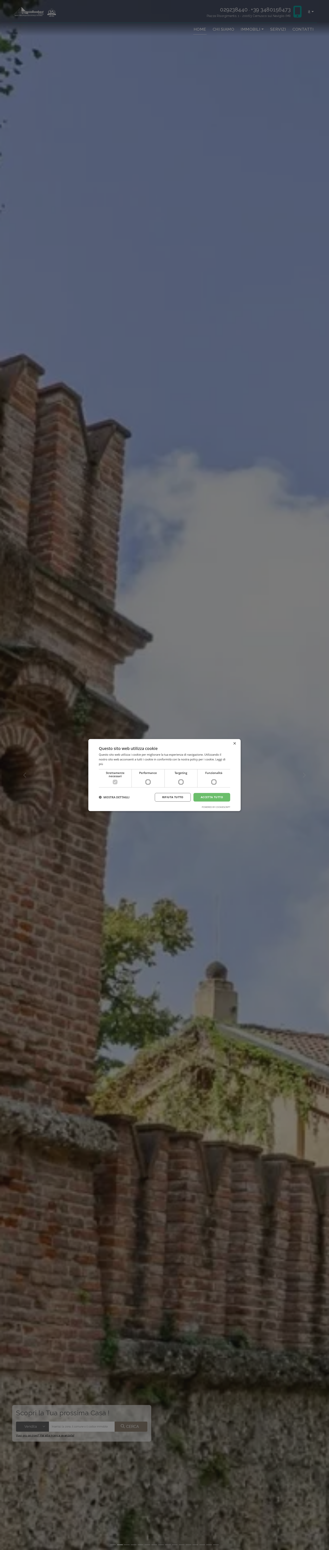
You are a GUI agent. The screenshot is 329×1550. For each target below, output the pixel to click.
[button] (114, 797)
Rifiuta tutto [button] (172, 797)
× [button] (234, 743)
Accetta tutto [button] (212, 797)
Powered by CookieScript (216, 807)
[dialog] (164, 775)
